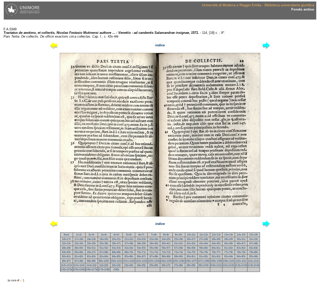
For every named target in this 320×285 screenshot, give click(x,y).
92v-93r (216, 256)
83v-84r (104, 256)
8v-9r (166, 234)
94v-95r (241, 256)
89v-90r (178, 256)
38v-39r (141, 243)
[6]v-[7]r (166, 265)
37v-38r (128, 243)
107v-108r (204, 260)
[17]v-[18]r (104, 269)
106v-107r (191, 260)
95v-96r (253, 256)
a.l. (21, 280)
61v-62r (228, 247)
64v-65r (66, 252)
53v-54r (128, 247)
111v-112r (253, 260)
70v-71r (141, 252)
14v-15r (241, 234)
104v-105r (166, 260)
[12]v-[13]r (241, 265)
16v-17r (66, 239)
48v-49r (66, 247)
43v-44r (203, 243)
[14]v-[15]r (66, 269)
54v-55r (141, 247)
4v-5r (116, 234)
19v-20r (104, 239)
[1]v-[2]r (104, 265)
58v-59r (191, 247)
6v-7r (141, 234)
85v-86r (128, 256)
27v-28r (203, 239)
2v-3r (91, 234)
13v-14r (228, 234)
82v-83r (91, 256)
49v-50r (78, 247)
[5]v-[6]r (154, 265)
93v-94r (228, 256)
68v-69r (116, 252)
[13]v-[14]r (254, 265)
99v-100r (104, 260)
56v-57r (166, 247)
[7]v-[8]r (178, 265)
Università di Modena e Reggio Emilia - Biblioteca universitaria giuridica (258, 5)
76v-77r (216, 252)
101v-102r (129, 260)
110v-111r (241, 260)
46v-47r (241, 243)
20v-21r (116, 239)
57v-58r (178, 247)
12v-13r (216, 234)
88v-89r (166, 256)
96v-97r (66, 260)
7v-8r (154, 234)
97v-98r (78, 260)
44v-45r (216, 243)
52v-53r (116, 247)
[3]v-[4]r (128, 265)
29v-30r (228, 239)
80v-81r (66, 256)
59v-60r (203, 247)
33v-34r (78, 243)
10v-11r (191, 234)
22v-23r (141, 239)
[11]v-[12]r (228, 265)
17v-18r (78, 239)
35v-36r (104, 243)
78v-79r (241, 252)
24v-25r (166, 239)
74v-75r (191, 252)
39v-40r (154, 243)
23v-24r (154, 239)
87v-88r (154, 256)
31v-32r (253, 239)
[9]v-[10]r (203, 265)
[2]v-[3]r (116, 265)
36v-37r (116, 243)
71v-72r (154, 252)
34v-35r (91, 243)
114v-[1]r (91, 265)
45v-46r (228, 243)
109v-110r (228, 260)
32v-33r (66, 243)
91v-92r (203, 256)
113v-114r (78, 265)
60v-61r (216, 247)
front (66, 234)
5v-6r (129, 234)
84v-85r (116, 256)
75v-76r (203, 252)
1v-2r (79, 234)
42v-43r (191, 243)
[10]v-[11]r (216, 265)
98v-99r (91, 260)
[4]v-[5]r (141, 265)
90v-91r (191, 256)
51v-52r (104, 247)
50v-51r (91, 247)
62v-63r (241, 247)
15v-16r (253, 234)
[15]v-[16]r (79, 269)
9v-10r (178, 234)
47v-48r (253, 243)
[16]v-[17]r (91, 269)
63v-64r (253, 247)
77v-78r (228, 252)
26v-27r (191, 239)
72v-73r (166, 252)
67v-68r (104, 252)
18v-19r (91, 239)
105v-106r (178, 260)
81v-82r (78, 256)
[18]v (116, 269)
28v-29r (216, 239)
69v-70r (128, 252)
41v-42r (178, 243)
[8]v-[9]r (191, 265)
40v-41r (166, 243)
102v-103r (141, 260)
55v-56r (154, 247)
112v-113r (66, 265)
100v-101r (116, 260)
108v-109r (216, 260)
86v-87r (141, 256)
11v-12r (204, 234)
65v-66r (78, 252)
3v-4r (104, 234)
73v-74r (178, 252)
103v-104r (154, 260)
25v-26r (178, 239)
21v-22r (128, 239)
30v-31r (241, 239)
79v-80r (253, 252)
